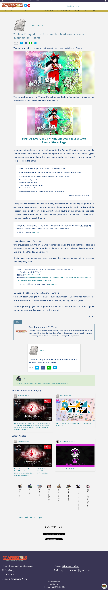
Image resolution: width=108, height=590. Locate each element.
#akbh (82, 277)
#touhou (56, 277)
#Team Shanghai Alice (30, 384)
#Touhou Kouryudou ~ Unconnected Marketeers (52, 384)
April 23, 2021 (38, 232)
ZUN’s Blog (32, 1)
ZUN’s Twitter (38, 1)
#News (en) (19, 384)
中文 (71, 6)
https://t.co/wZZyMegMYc (33, 277)
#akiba (45, 277)
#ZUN (69, 384)
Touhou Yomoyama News (48, 1)
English (78, 6)
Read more (104, 10)
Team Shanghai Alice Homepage (22, 1)
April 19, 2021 (53, 284)
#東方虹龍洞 (75, 277)
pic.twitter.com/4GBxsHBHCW (40, 280)
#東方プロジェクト (65, 277)
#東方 (51, 277)
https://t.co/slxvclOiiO (32, 275)
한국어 (74, 6)
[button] (21, 43)
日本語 (67, 6)
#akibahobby (24, 280)
